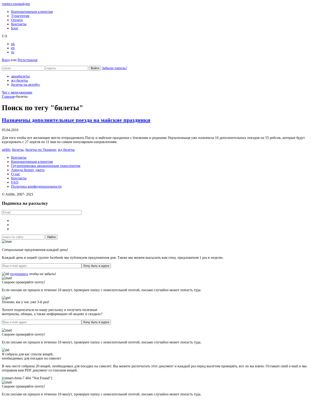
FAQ (14, 182)
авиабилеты (20, 76)
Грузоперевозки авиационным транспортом (45, 166)
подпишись (19, 274)
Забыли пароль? (114, 68)
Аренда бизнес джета (28, 170)
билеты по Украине (40, 150)
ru (12, 52)
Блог (14, 28)
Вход (6, 60)
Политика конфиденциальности (36, 186)
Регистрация (27, 60)
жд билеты (19, 80)
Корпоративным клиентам (32, 12)
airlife (6, 150)
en (13, 48)
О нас (15, 174)
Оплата (17, 20)
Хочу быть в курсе (96, 266)
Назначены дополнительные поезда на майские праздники (76, 120)
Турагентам (20, 16)
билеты (18, 150)
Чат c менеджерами (17, 92)
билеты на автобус (25, 84)
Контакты (19, 24)
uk (13, 44)
